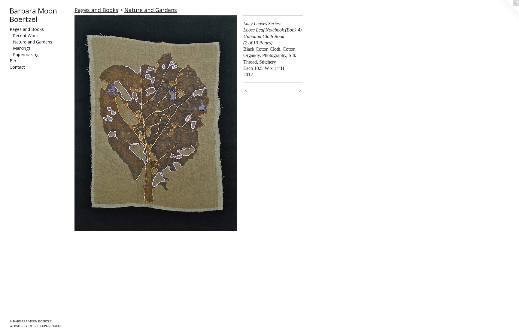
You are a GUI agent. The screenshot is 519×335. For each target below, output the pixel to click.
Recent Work (25, 35)
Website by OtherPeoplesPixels (36, 326)
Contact (17, 67)
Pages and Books (27, 29)
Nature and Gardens (32, 42)
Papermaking (25, 54)
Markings (22, 48)
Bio (13, 61)
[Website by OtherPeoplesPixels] (507, 12)
